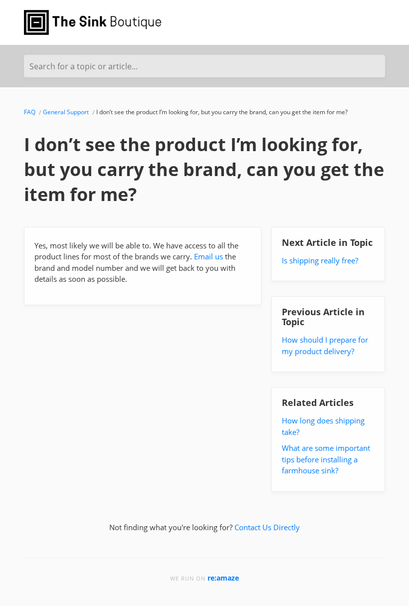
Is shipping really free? (320, 260)
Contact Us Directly (267, 527)
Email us (208, 256)
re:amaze (223, 578)
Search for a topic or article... (83, 66)
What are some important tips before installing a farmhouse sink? (326, 459)
